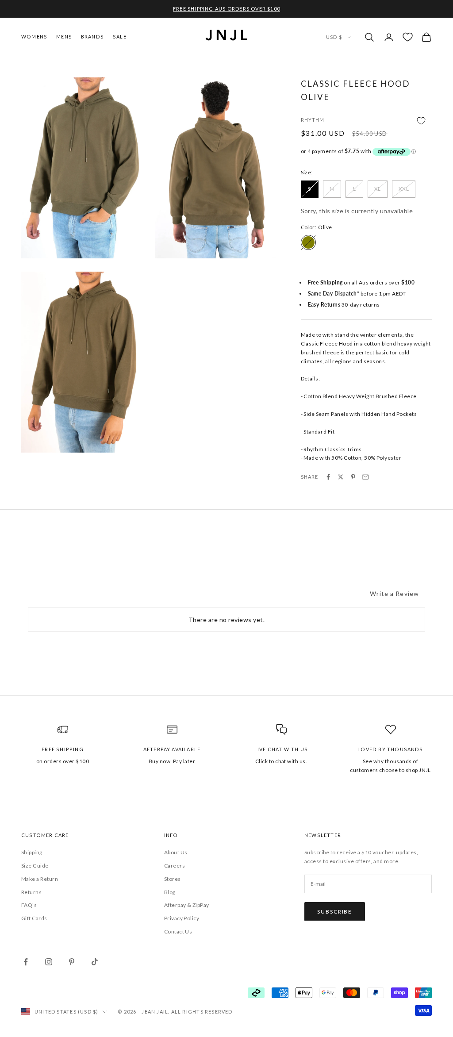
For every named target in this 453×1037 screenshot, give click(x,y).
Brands (92, 36)
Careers (174, 865)
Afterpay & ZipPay (186, 905)
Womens (34, 36)
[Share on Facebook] (328, 476)
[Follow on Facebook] (25, 961)
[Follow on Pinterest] (71, 961)
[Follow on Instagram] (48, 961)
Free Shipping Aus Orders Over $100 (226, 9)
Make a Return (39, 879)
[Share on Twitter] (340, 476)
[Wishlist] (407, 37)
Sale (120, 36)
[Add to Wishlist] (366, 121)
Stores (172, 879)
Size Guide (35, 865)
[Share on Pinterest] (353, 476)
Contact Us (178, 931)
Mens (64, 36)
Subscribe (334, 911)
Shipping (31, 852)
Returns (31, 892)
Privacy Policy (182, 918)
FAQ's (29, 905)
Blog (170, 892)
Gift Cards (34, 918)
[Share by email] (365, 476)
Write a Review (394, 593)
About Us (176, 852)
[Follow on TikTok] (94, 961)
